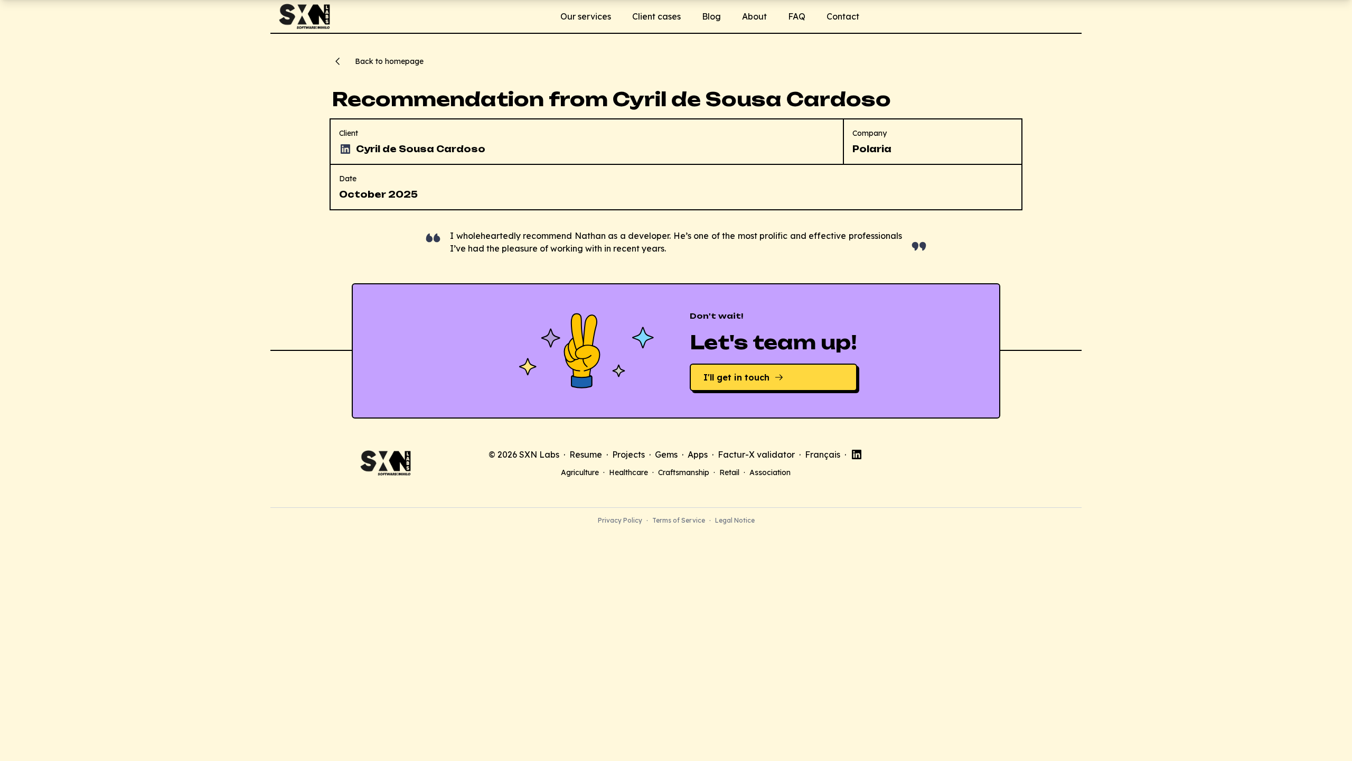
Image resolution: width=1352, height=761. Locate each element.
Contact (843, 16)
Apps (698, 454)
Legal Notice (735, 520)
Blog (711, 16)
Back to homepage (389, 61)
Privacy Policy (620, 520)
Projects (628, 454)
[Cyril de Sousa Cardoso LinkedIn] (345, 149)
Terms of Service (678, 520)
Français (822, 454)
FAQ (796, 16)
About (754, 16)
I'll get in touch (736, 377)
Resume (585, 454)
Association (770, 472)
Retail (729, 472)
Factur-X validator (756, 454)
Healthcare (628, 472)
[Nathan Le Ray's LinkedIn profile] (856, 454)
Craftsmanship (683, 472)
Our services (585, 16)
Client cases (656, 16)
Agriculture (580, 472)
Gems (666, 454)
